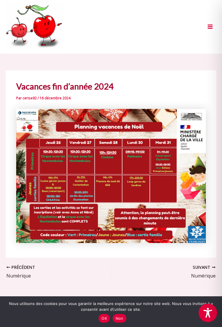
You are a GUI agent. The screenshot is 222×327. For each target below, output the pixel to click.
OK (104, 318)
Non (119, 318)
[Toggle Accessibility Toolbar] (208, 313)
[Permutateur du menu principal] (210, 27)
